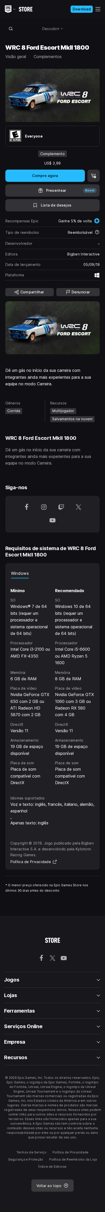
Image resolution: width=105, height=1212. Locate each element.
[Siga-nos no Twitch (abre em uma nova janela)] (61, 507)
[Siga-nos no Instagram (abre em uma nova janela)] (43, 507)
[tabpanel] (52, 682)
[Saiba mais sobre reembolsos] (97, 232)
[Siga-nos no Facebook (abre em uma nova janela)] (26, 507)
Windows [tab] (20, 573)
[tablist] (52, 573)
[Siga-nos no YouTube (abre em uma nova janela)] (52, 521)
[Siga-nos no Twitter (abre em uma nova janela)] (78, 507)
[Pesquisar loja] (11, 28)
